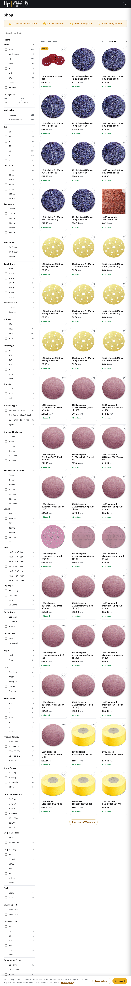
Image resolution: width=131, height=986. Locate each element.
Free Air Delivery (11, 737)
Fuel (6, 888)
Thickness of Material (14, 470)
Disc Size (8, 165)
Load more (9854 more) (83, 822)
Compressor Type (12, 960)
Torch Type (9, 264)
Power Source (10, 302)
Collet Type (9, 612)
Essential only (101, 981)
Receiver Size (10, 922)
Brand (6, 45)
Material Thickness (13, 432)
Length (7, 509)
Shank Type (9, 634)
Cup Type (8, 586)
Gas (6, 667)
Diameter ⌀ (9, 204)
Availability (9, 110)
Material (8, 384)
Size (6, 547)
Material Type (10, 406)
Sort (104, 41)
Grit (5, 127)
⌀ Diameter (9, 242)
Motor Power (10, 768)
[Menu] (125, 4)
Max (22, 98)
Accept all (120, 981)
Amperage (9, 346)
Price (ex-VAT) (10, 95)
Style (6, 650)
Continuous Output (13, 794)
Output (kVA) (10, 850)
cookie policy (67, 982)
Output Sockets (11, 833)
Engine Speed (10, 905)
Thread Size (9, 698)
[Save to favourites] (63, 49)
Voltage (7, 319)
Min (5, 98)
